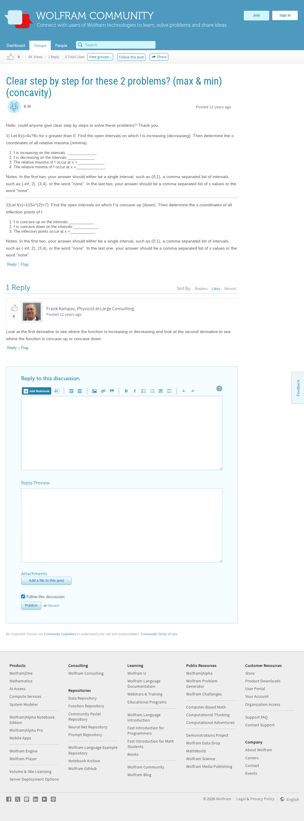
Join (256, 15)
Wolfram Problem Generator (202, 683)
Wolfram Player (23, 758)
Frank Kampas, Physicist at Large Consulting (90, 308)
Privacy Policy (262, 798)
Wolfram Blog (139, 774)
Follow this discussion (45, 597)
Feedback (298, 388)
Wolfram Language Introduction (144, 717)
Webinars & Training (144, 694)
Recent (230, 289)
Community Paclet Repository (84, 716)
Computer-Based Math (206, 707)
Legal (241, 798)
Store (250, 673)
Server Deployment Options (34, 779)
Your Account (257, 696)
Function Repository (86, 706)
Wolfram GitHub (82, 768)
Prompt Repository (85, 734)
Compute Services (25, 696)
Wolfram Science (200, 758)
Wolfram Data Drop (203, 743)
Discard (53, 605)
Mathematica (21, 681)
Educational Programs (147, 702)
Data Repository (82, 698)
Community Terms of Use (159, 634)
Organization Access (262, 704)
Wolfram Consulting (86, 673)
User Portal (255, 688)
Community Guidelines (60, 634)
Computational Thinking (207, 714)
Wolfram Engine (23, 751)
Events (251, 773)
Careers (252, 757)
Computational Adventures (210, 722)
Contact (252, 765)
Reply (12, 264)
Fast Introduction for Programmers (145, 730)
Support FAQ (256, 717)
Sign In (285, 15)
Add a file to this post (46, 580)
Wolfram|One (21, 673)
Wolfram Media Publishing (209, 766)
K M (27, 106)
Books (132, 754)
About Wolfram (258, 749)
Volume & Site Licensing (30, 771)
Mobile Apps (20, 738)
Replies (201, 289)
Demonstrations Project (207, 735)
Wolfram (223, 798)
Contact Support (260, 725)
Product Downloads (263, 681)
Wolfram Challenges (204, 694)
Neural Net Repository (87, 727)
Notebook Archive (84, 760)
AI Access (18, 688)
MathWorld (196, 751)
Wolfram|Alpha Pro (26, 730)
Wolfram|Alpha (199, 673)
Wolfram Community (145, 767)
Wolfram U (136, 673)
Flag (24, 264)
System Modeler (24, 704)
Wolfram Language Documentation (144, 683)
